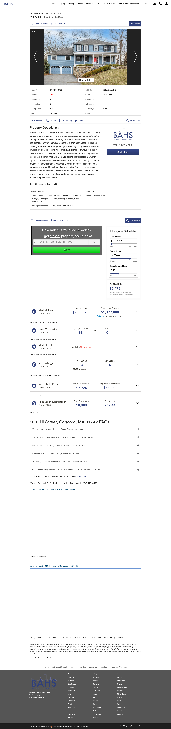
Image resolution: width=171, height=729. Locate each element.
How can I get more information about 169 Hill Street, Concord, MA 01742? (62, 437)
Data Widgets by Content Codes (130, 726)
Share (80, 120)
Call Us (53, 120)
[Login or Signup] (166, 3)
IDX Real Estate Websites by (40, 726)
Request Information (61, 23)
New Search (135, 23)
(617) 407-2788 (122, 144)
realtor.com (66, 658)
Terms (78, 726)
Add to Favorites (41, 23)
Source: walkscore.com (38, 556)
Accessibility (69, 726)
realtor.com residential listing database (47, 375)
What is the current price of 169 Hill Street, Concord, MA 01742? (58, 429)
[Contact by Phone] (160, 3)
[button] (35, 57)
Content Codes (81, 476)
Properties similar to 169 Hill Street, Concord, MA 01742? (55, 453)
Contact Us (39, 120)
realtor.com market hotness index (46, 322)
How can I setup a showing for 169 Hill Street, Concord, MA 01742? (59, 445)
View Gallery (87, 80)
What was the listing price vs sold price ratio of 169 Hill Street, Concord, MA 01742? (66, 469)
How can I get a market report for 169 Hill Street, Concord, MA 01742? (60, 461)
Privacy (85, 726)
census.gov (38, 395)
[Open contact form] (154, 3)
